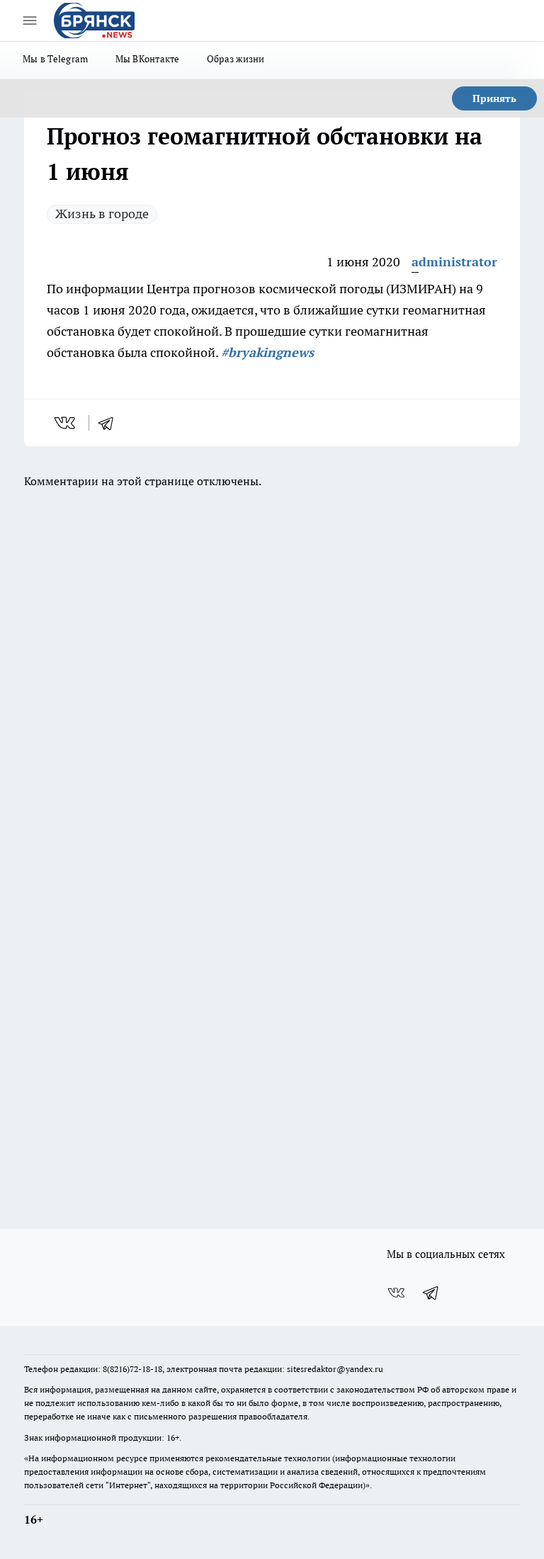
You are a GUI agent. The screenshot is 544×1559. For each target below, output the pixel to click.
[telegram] (110, 423)
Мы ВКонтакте (147, 58)
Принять (494, 98)
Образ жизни (236, 58)
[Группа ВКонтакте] (396, 1293)
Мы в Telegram (56, 58)
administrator (454, 262)
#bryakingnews (267, 352)
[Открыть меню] (30, 20)
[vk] (66, 423)
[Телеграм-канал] (431, 1293)
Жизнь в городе (102, 213)
